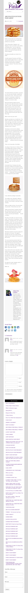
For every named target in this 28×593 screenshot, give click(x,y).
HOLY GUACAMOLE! (10, 403)
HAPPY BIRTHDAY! (10, 436)
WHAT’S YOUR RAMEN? (11, 552)
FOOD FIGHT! (9, 420)
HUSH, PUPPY (9, 467)
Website (20, 386)
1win (17, 355)
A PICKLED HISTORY (10, 445)
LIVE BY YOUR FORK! (10, 432)
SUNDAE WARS (9, 516)
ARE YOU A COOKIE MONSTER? (13, 509)
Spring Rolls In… (9, 410)
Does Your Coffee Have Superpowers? (14, 417)
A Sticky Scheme (9, 415)
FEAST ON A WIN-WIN (10, 447)
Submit (7, 589)
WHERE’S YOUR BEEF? (11, 422)
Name (20, 378)
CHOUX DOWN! (9, 475)
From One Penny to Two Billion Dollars (14, 490)
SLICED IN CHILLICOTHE (11, 519)
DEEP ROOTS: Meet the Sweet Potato (14, 524)
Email (20, 382)
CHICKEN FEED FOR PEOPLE (12, 521)
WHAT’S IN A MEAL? (10, 424)
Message (7, 581)
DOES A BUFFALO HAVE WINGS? (13, 439)
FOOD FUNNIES (9, 434)
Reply (11, 339)
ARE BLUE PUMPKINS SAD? (12, 526)
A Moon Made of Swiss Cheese (12, 405)
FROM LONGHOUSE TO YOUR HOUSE (14, 557)
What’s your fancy (9, 472)
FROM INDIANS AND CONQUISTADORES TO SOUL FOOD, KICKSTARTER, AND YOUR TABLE (14, 563)
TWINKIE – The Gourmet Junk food (13, 512)
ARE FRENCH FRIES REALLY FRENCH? (14, 427)
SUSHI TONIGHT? (10, 514)
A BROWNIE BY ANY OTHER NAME (13, 470)
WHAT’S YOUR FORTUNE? (11, 454)
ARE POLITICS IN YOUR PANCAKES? (13, 17)
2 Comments (20, 21)
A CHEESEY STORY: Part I (11, 477)
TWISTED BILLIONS (10, 507)
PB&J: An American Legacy (11, 408)
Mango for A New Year (10, 412)
